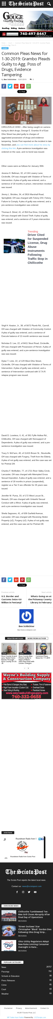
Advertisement (31, 1008)
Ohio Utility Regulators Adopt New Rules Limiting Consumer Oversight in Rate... (33, 944)
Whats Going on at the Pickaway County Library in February (40, 599)
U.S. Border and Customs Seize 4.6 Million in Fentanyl (11, 599)
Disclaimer (8, 1008)
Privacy (19, 1008)
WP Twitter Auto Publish (15, 1017)
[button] (48, 4)
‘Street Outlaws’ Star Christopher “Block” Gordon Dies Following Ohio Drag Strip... (34, 929)
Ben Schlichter (10, 79)
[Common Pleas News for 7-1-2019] (44, 649)
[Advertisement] (26, 297)
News (3, 967)
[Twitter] (30, 892)
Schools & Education (10, 976)
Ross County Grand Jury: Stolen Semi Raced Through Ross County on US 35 (9, 659)
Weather (5, 994)
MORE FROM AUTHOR (37, 638)
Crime (3, 985)
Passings (5, 972)
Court (10, 43)
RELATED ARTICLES (15, 638)
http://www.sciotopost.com (26, 630)
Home (3, 43)
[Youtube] (35, 892)
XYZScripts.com (40, 1017)
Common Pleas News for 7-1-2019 (43, 657)
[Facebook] (18, 892)
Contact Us (44, 1008)
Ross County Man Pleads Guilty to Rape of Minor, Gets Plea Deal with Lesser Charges (26, 659)
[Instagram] (24, 892)
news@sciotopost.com (32, 886)
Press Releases (8, 980)
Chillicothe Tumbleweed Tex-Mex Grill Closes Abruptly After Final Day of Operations (34, 914)
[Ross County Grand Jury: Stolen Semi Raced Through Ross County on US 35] (9, 649)
